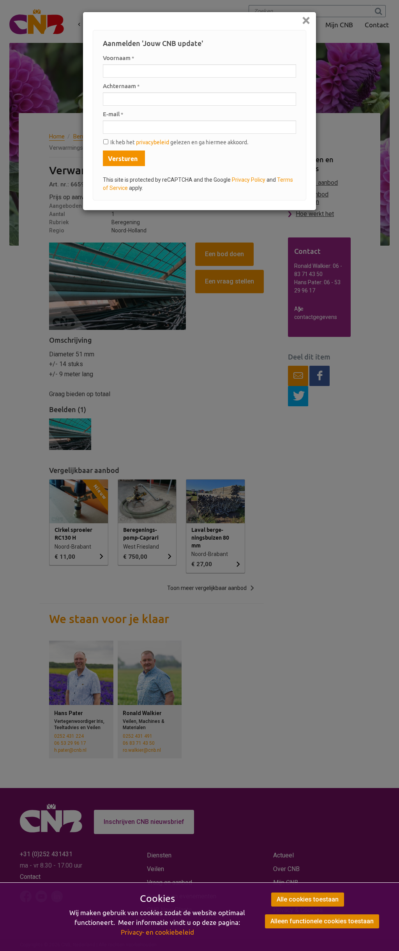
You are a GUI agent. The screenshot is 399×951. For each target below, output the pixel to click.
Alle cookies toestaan (308, 899)
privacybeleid (152, 142)
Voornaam (118, 58)
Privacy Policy (248, 180)
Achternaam (121, 86)
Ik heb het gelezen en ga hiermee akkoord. (179, 142)
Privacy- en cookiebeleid (157, 932)
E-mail (113, 114)
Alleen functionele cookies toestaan (322, 921)
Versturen (123, 158)
